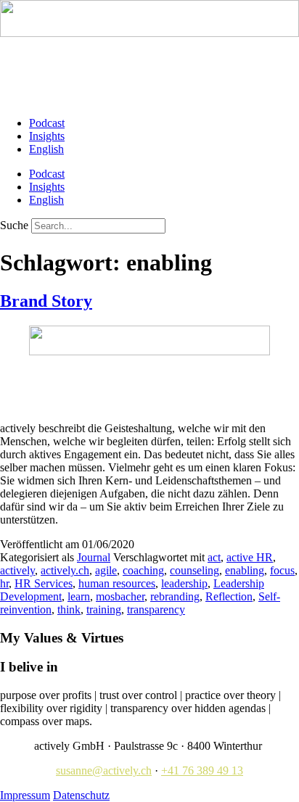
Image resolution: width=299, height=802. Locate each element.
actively (17, 570)
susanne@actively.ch (104, 770)
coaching (143, 570)
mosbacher (120, 596)
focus (282, 570)
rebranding (175, 596)
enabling (244, 570)
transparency (156, 609)
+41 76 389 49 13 (202, 770)
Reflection (229, 596)
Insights (47, 136)
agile (106, 570)
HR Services (44, 583)
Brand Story (46, 301)
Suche (14, 225)
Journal (93, 557)
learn (78, 596)
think (69, 609)
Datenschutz (81, 795)
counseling (194, 570)
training (103, 609)
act (214, 557)
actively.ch (65, 570)
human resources (116, 583)
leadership (184, 583)
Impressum (25, 795)
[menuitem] (46, 149)
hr (4, 583)
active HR (249, 557)
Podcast (47, 123)
